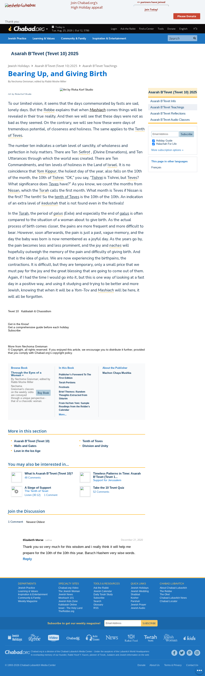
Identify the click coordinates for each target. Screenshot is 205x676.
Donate (171, 28)
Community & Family (73, 38)
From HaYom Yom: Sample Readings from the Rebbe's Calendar (74, 406)
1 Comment (50, 495)
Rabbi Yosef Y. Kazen (78, 655)
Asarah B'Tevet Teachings (99, 66)
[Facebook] (174, 653)
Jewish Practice (17, 38)
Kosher (135, 597)
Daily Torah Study (103, 594)
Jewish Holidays (19, 66)
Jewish (123, 655)
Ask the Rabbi (128, 28)
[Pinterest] (190, 653)
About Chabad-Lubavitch (173, 587)
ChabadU (73, 637)
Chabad (64, 651)
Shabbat (135, 594)
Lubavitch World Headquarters (134, 651)
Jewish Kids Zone (68, 601)
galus (124, 213)
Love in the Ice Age (27, 451)
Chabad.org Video (68, 587)
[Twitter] (182, 653)
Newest (31, 521)
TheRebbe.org (66, 611)
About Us (155, 665)
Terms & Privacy (173, 665)
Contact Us (192, 665)
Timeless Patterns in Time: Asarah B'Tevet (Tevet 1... (117, 475)
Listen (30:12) (32, 495)
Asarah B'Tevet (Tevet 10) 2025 (44, 53)
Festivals (64, 387)
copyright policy (62, 352)
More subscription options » (167, 150)
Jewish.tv (54, 637)
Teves (54, 184)
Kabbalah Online (67, 604)
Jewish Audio (138, 608)
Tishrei (97, 177)
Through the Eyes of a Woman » (26, 374)
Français (156, 167)
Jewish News (65, 594)
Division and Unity (95, 446)
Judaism (111, 655)
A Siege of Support (38, 487)
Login (113, 28)
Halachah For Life (166, 143)
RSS (95, 608)
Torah (24, 213)
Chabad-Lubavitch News (173, 597)
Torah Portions (67, 382)
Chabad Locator (168, 601)
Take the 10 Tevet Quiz (108, 487)
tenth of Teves (67, 196)
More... (62, 414)
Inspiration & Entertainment (109, 38)
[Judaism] (26, 28)
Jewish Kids (190, 637)
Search (97, 601)
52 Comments (101, 491)
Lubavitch (73, 651)
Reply (27, 559)
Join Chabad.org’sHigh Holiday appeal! (87, 5)
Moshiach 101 (66, 597)
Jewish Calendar (102, 591)
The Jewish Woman (69, 591)
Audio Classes (92, 637)
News (112, 637)
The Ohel (165, 594)
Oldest (40, 521)
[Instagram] (197, 653)
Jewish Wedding (140, 591)
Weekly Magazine (27, 601)
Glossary (98, 604)
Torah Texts (151, 637)
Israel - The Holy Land (70, 608)
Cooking (131, 637)
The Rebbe (166, 591)
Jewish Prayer (138, 604)
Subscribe (99, 597)
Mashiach (98, 110)
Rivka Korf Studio (23, 94)
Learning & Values (44, 38)
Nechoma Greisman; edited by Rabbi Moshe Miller (38, 81)
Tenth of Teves (92, 441)
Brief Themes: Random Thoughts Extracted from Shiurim (73, 395)
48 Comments (33, 477)
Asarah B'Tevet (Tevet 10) (31, 441)
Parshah (135, 601)
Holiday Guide (163, 140)
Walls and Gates (25, 446)
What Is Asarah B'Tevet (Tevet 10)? (49, 473)
